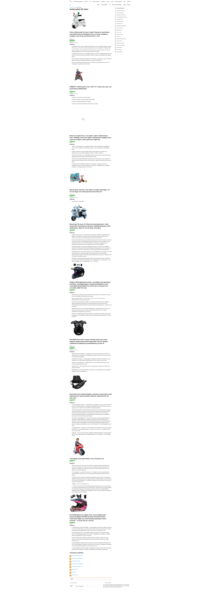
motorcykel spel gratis (76, 566)
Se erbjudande (72, 40)
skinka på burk (119, 47)
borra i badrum (119, 49)
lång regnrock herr (120, 19)
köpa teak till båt (119, 51)
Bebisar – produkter (126, 4)
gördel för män (119, 30)
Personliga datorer (118, 1)
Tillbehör (128, 1)
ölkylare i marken (120, 34)
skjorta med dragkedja (120, 45)
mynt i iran (118, 36)
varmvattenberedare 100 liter (122, 17)
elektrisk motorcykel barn (77, 555)
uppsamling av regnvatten (121, 25)
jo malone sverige (73, 582)
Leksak (112, 1)
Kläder (86, 1)
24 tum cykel (119, 32)
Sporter (98, 4)
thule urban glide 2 (108, 582)
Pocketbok (103, 1)
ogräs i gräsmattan (120, 12)
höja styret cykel (119, 23)
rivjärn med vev (119, 40)
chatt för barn (75, 569)
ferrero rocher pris (120, 27)
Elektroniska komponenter (78, 1)
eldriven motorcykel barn (77, 558)
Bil (109, 4)
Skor (124, 1)
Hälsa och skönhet (95, 1)
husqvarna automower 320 (121, 38)
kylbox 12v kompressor (121, 10)
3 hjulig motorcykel (76, 561)
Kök (90, 1)
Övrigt (108, 1)
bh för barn (74, 572)
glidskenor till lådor (120, 21)
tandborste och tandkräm (121, 14)
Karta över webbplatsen (80, 586)
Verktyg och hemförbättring (116, 4)
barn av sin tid (75, 574)
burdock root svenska (120, 43)
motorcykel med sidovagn (77, 563)
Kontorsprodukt (104, 4)
